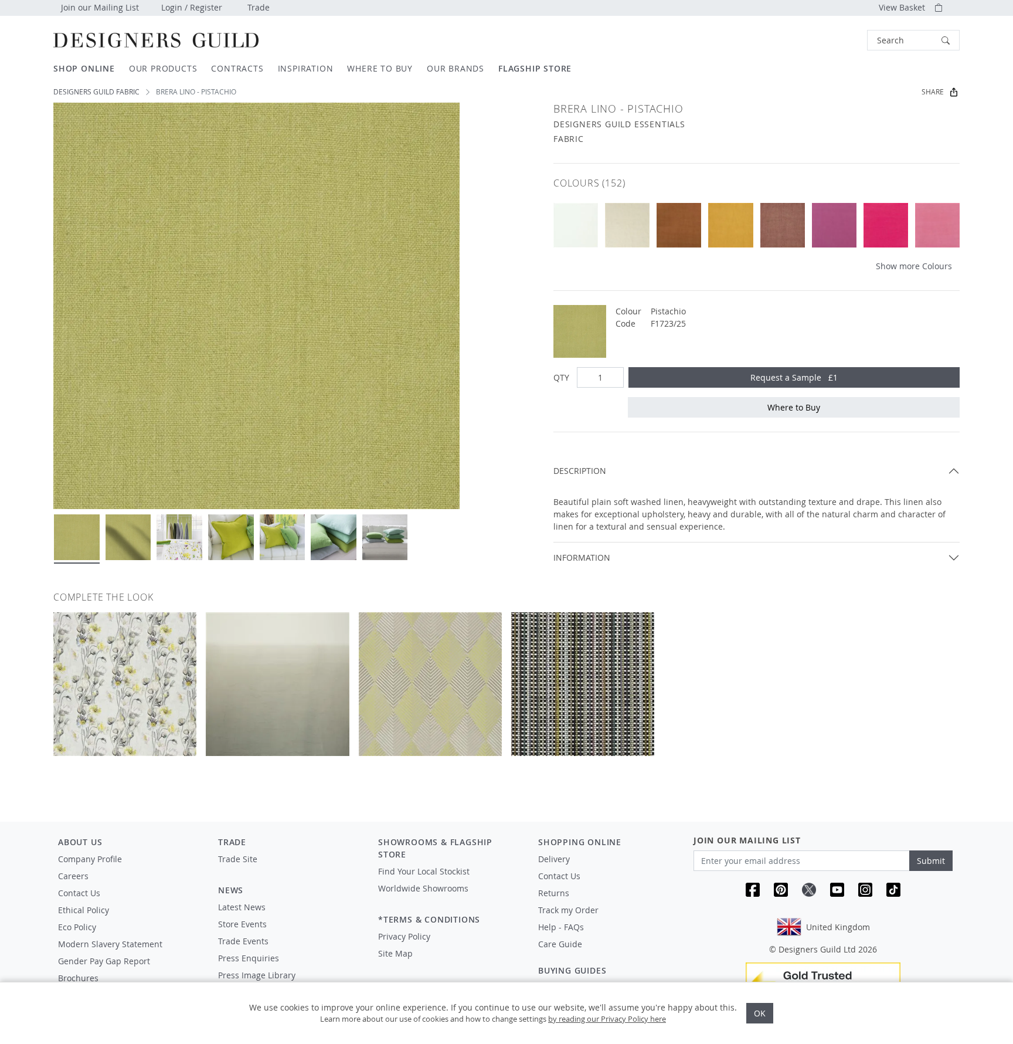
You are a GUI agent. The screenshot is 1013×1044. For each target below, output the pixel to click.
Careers (73, 876)
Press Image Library (256, 975)
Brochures (78, 978)
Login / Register (191, 7)
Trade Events (243, 941)
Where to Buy (793, 407)
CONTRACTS (237, 68)
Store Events (242, 924)
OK (760, 1013)
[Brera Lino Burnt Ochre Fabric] (730, 225)
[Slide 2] (128, 537)
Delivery (554, 859)
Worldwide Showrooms (423, 888)
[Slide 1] (76, 537)
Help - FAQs (561, 927)
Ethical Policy (83, 910)
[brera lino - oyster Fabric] (575, 225)
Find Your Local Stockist (424, 871)
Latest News (242, 907)
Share (933, 92)
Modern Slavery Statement (110, 944)
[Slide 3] (179, 537)
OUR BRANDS (455, 68)
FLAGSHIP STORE (535, 68)
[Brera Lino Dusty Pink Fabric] (782, 225)
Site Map (395, 953)
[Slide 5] (282, 537)
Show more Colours (914, 266)
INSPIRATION (306, 68)
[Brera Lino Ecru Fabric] (627, 225)
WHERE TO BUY (380, 68)
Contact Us (79, 893)
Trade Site (237, 859)
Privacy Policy (404, 936)
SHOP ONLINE (84, 68)
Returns (553, 893)
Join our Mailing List (100, 7)
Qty (561, 377)
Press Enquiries (248, 958)
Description (579, 470)
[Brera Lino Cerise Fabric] (886, 225)
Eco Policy (77, 927)
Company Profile (90, 859)
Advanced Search (840, 40)
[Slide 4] (231, 537)
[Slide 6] (333, 537)
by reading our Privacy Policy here (607, 1019)
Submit (931, 860)
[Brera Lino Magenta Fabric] (834, 225)
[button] (913, 40)
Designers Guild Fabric (96, 92)
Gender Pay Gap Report (104, 961)
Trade (258, 7)
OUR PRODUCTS (163, 68)
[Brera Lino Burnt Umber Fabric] (679, 225)
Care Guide (560, 944)
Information (581, 557)
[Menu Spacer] (289, 869)
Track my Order (568, 910)
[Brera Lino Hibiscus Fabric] (937, 225)
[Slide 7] (385, 537)
